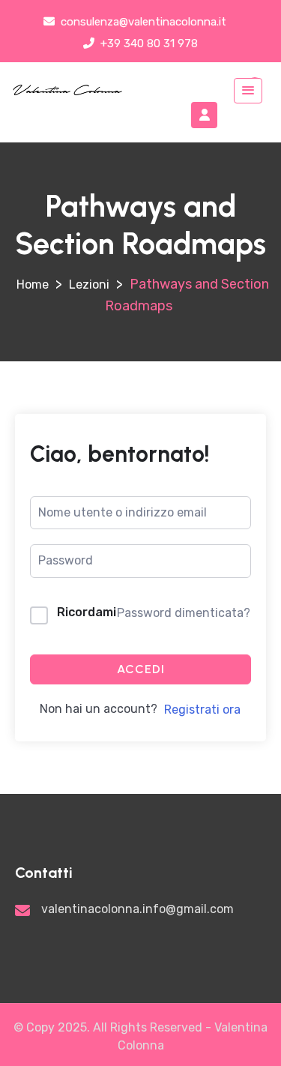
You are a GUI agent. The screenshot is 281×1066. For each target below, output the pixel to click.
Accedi (141, 669)
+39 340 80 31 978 (147, 43)
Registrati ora (202, 709)
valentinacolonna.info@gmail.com (137, 909)
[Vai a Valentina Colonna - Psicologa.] (32, 284)
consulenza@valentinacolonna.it (142, 21)
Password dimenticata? (183, 613)
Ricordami (86, 612)
